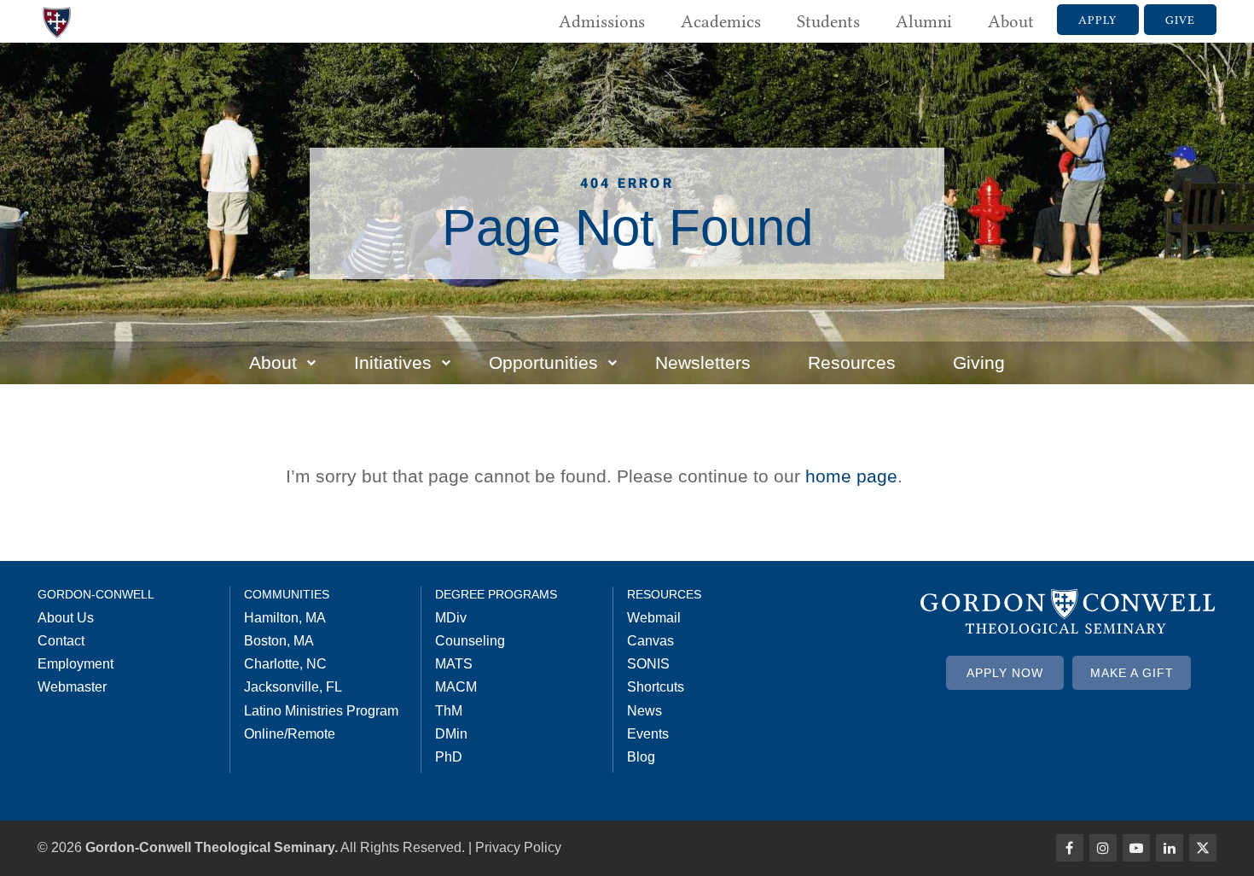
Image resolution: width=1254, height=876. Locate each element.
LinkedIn (1169, 847)
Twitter (1202, 847)
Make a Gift (1132, 673)
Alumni (924, 21)
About (1011, 21)
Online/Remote (289, 734)
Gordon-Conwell (96, 594)
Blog (641, 757)
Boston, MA (279, 641)
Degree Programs (496, 594)
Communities (286, 594)
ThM (448, 711)
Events (648, 734)
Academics (721, 21)
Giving (979, 362)
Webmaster (72, 687)
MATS (454, 664)
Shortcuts (655, 687)
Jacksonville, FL (293, 687)
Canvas (650, 641)
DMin (451, 734)
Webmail (654, 617)
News (644, 711)
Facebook (1069, 847)
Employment (75, 664)
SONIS (648, 664)
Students (828, 21)
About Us (66, 617)
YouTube (1136, 847)
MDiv (451, 617)
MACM (456, 687)
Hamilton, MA (285, 617)
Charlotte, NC (285, 664)
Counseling (470, 641)
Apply (1097, 19)
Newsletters (703, 362)
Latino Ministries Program (321, 711)
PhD (448, 757)
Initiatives (393, 362)
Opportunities (543, 362)
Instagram (1103, 847)
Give (1180, 19)
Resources (852, 362)
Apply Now (1005, 673)
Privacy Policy (518, 847)
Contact (61, 641)
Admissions (602, 21)
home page (851, 476)
